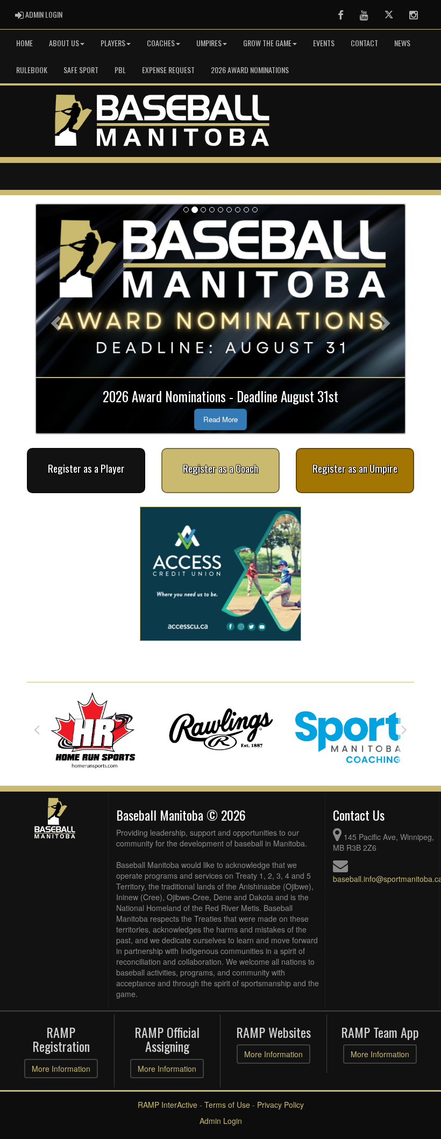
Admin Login (221, 1120)
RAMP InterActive (167, 1104)
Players (113, 42)
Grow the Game (267, 42)
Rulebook (31, 69)
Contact (364, 42)
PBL (120, 69)
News (402, 42)
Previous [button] (37, 729)
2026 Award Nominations (250, 69)
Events (324, 42)
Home (24, 42)
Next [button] (404, 729)
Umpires (209, 42)
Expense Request (168, 69)
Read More (220, 419)
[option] (94, 729)
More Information (61, 1068)
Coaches (161, 42)
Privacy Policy (280, 1104)
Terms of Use (227, 1104)
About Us (64, 42)
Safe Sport (80, 69)
